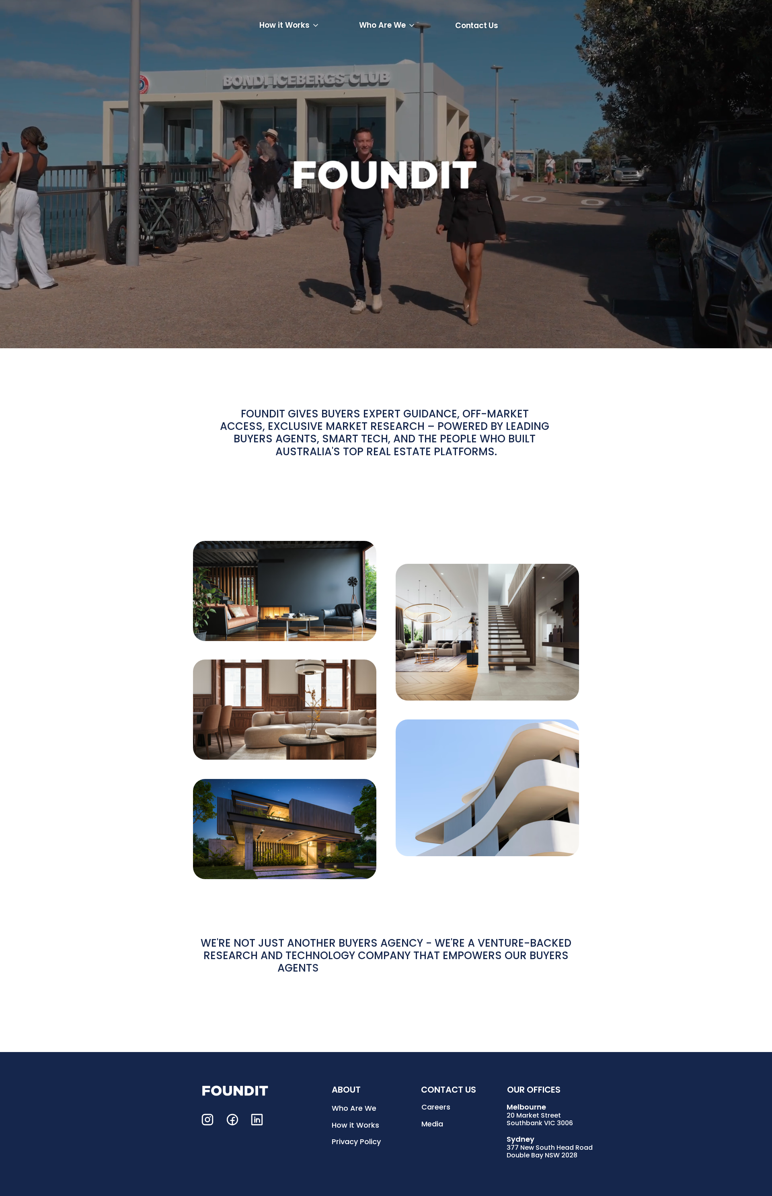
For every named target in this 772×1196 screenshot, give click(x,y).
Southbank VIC (532, 1123)
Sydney (520, 1139)
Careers (435, 1107)
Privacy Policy (356, 1141)
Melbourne (526, 1107)
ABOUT (346, 1089)
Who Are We (354, 1108)
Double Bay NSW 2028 (542, 1155)
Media (432, 1124)
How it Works (355, 1125)
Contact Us (476, 25)
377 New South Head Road (550, 1147)
